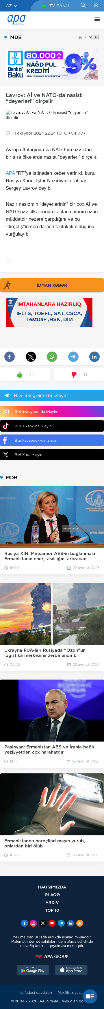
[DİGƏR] (96, 20)
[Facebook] (24, 924)
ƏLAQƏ (52, 894)
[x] (42, 924)
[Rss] (79, 924)
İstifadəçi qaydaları (36, 992)
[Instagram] (33, 924)
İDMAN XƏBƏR (52, 285)
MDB (94, 37)
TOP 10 (52, 910)
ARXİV (52, 902)
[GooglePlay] (33, 970)
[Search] (83, 6)
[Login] (96, 6)
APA (10, 173)
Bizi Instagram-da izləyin (36, 412)
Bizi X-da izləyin (28, 455)
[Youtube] (52, 924)
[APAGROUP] (52, 956)
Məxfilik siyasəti (71, 992)
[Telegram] (61, 924)
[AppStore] (71, 970)
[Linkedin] (70, 924)
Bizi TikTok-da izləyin (33, 426)
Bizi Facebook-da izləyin (36, 440)
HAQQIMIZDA (52, 886)
